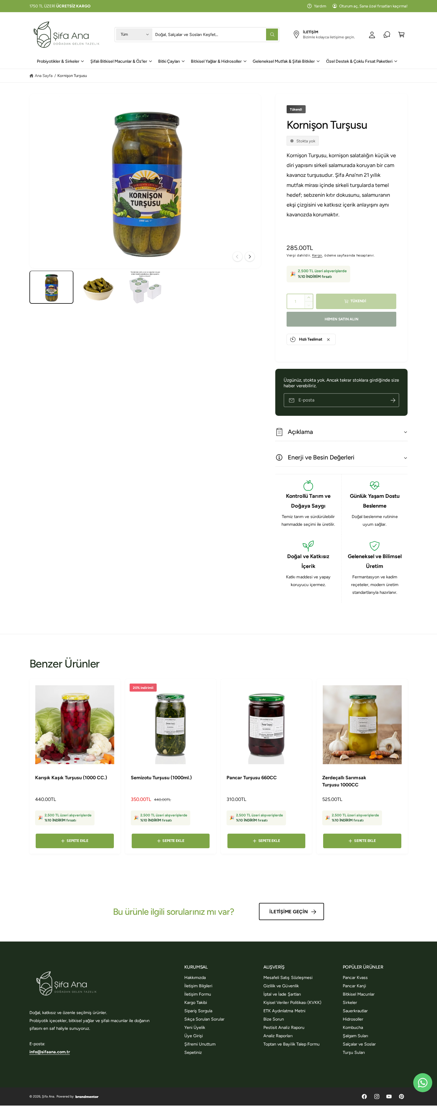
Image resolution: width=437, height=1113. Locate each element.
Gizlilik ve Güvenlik (280, 985)
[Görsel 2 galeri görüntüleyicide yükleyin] (98, 287)
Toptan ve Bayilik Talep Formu (291, 1044)
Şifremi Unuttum (200, 1044)
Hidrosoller (353, 1019)
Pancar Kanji (354, 985)
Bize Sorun (273, 1019)
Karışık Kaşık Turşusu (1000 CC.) (71, 777)
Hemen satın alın (342, 319)
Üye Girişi (193, 1035)
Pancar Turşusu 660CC (252, 777)
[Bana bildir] (393, 400)
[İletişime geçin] (387, 34)
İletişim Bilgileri (198, 985)
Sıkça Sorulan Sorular (204, 1019)
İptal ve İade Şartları (282, 994)
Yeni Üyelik (194, 1027)
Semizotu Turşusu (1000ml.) (161, 777)
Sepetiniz (193, 1052)
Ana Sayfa (44, 75)
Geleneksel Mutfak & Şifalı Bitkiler (284, 61)
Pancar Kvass (355, 977)
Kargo (317, 256)
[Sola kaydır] (237, 256)
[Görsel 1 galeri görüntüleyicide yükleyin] (51, 287)
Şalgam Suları (355, 1035)
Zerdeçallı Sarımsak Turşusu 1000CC (344, 781)
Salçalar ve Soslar (359, 1044)
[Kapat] (328, 339)
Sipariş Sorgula (198, 1010)
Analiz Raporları (277, 1035)
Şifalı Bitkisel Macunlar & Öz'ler (118, 61)
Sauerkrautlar (355, 1010)
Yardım (320, 6)
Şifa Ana (48, 1096)
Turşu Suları (354, 1052)
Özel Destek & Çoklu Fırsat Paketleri (359, 61)
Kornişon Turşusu (72, 75)
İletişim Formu (197, 994)
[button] (401, 34)
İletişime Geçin (288, 911)
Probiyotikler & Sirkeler (58, 61)
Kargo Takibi (195, 1002)
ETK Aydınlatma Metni (284, 1010)
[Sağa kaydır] (249, 256)
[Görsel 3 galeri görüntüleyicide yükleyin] (145, 287)
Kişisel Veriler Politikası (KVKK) (292, 1002)
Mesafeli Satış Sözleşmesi (287, 977)
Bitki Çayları (169, 61)
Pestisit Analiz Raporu (283, 1027)
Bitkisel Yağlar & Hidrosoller (216, 61)
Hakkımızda (195, 977)
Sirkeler (350, 1002)
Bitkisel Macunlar (359, 994)
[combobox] (216, 34)
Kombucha (353, 1027)
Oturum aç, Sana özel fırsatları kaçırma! (373, 6)
